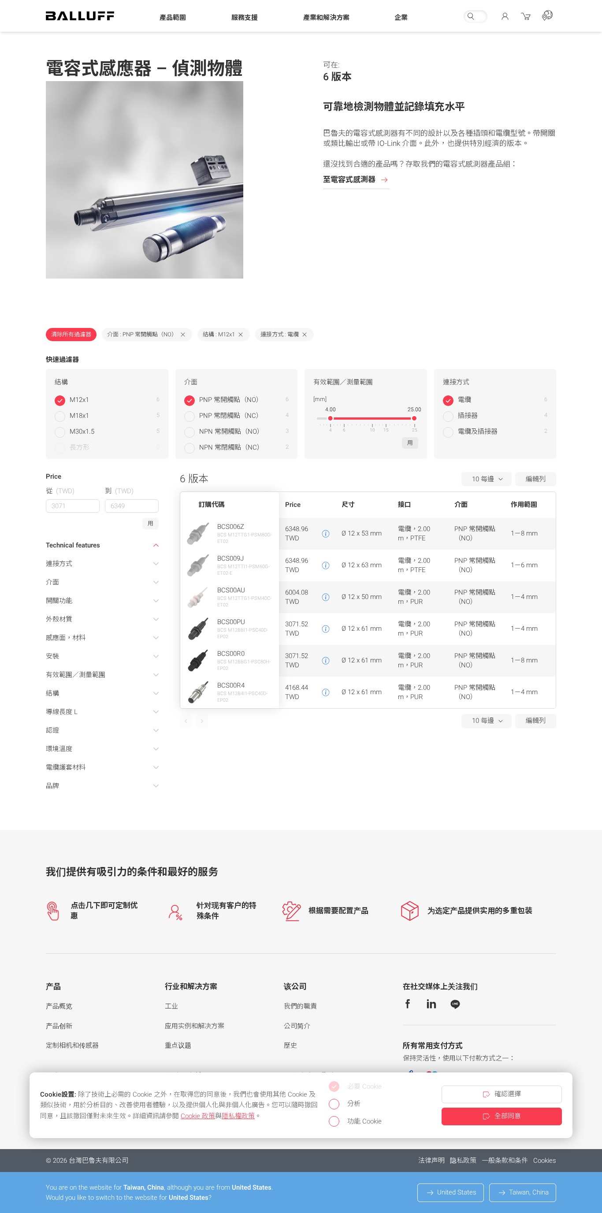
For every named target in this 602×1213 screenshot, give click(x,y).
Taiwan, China (529, 1192)
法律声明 (431, 1161)
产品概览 (59, 1006)
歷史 (290, 1045)
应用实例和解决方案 (194, 1026)
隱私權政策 (238, 1116)
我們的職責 (300, 1006)
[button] (173, 18)
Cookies (544, 1161)
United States (456, 1192)
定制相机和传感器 (72, 1045)
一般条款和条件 (505, 1161)
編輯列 (536, 479)
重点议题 (178, 1045)
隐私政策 (463, 1161)
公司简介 (297, 1026)
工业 (171, 1006)
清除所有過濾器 (71, 334)
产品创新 (59, 1026)
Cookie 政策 (198, 1116)
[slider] (330, 418)
